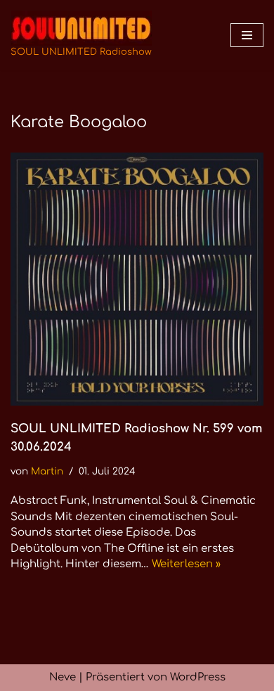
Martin (47, 471)
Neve (62, 677)
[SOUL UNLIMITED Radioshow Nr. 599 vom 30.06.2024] (137, 279)
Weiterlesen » (186, 564)
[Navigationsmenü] (246, 35)
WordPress (198, 677)
